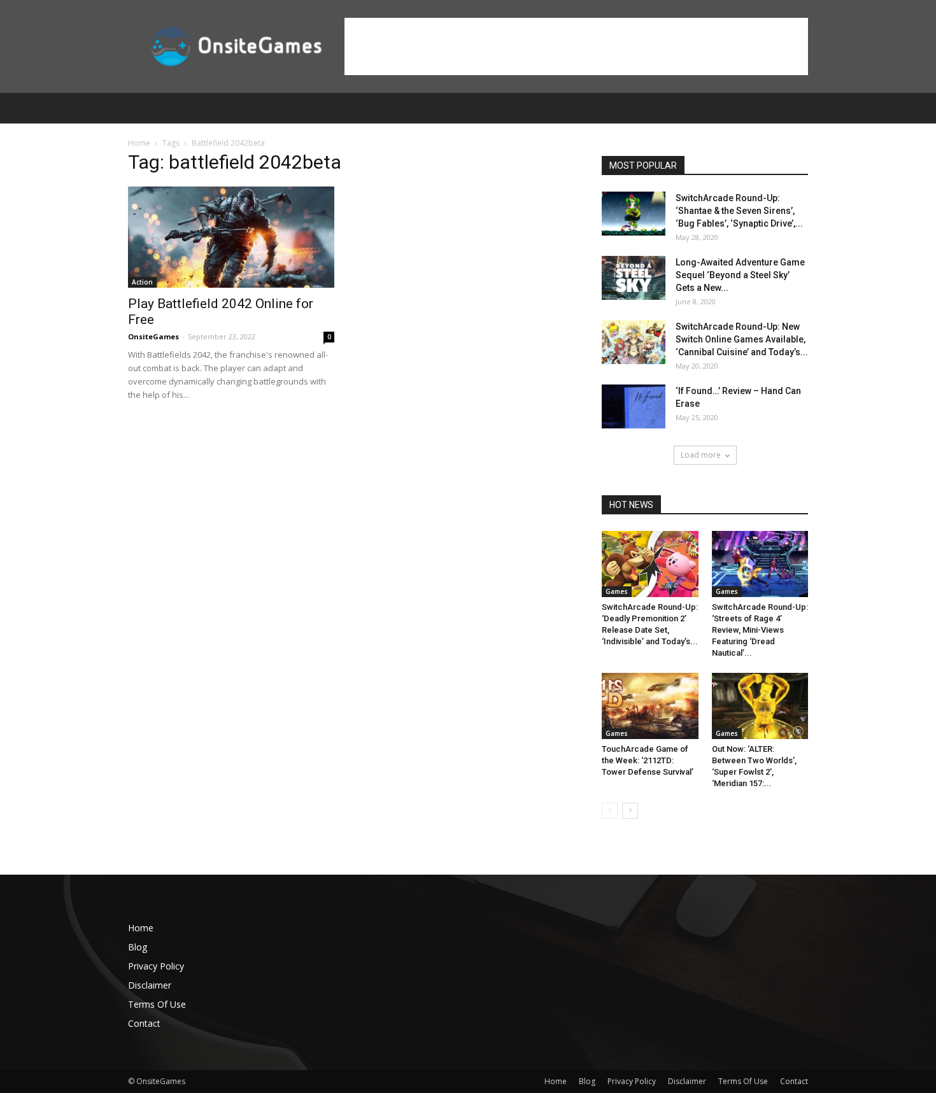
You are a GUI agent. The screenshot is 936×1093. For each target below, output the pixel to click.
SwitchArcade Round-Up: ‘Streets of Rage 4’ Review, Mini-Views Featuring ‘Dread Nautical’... (760, 630)
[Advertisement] (576, 46)
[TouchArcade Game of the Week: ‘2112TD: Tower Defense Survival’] (650, 706)
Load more (701, 454)
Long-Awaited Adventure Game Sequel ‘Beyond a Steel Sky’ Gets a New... (740, 275)
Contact (144, 1023)
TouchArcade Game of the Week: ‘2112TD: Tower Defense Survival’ (647, 760)
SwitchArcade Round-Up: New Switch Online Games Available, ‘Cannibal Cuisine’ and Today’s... (742, 339)
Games (617, 591)
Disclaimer (149, 985)
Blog (137, 947)
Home (139, 143)
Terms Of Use (157, 1004)
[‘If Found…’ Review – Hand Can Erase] (633, 406)
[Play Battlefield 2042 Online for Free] (231, 237)
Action (142, 282)
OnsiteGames (153, 336)
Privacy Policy (156, 966)
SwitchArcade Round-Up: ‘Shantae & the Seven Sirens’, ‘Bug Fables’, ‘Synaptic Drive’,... (739, 211)
